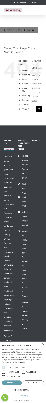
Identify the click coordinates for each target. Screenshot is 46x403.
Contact (25, 109)
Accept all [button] (12, 383)
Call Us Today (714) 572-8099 (24, 3)
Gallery (25, 84)
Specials (26, 104)
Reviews (25, 100)
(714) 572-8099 (24, 188)
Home (24, 70)
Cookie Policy (23, 395)
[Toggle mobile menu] (40, 10)
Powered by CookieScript (23, 400)
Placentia (8, 213)
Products (26, 75)
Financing (26, 96)
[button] (23, 390)
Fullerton (8, 217)
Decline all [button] (33, 383)
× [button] (43, 344)
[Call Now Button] (4, 397)
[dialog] (23, 372)
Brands (25, 79)
